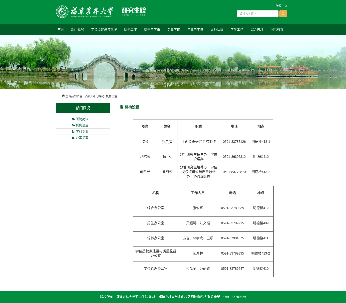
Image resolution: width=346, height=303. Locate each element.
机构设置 (111, 96)
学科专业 (82, 131)
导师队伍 (216, 29)
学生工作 (236, 29)
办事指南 (82, 137)
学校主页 (281, 5)
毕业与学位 (195, 29)
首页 (60, 29)
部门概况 (77, 29)
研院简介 (82, 119)
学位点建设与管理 (104, 29)
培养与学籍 (152, 29)
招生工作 (130, 29)
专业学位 (173, 29)
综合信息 (256, 29)
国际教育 (277, 29)
